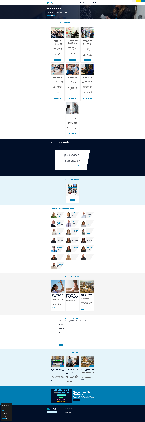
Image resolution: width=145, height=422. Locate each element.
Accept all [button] (3, 418)
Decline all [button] (8, 418)
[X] (48, 412)
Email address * (61, 332)
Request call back (51, 15)
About (62, 2)
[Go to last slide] (52, 160)
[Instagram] (56, 412)
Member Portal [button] (138, 0)
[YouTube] (54, 412)
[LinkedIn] (52, 412)
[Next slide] (92, 160)
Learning (90, 2)
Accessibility (66, 413)
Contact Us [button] (143, 0)
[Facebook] (50, 412)
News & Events (95, 2)
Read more (3, 410)
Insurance (76, 2)
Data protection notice (68, 412)
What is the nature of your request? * (65, 336)
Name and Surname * (62, 324)
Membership (66, 2)
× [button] (11, 403)
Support (72, 2)
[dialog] (6, 412)
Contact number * (62, 328)
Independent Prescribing (83, 2)
